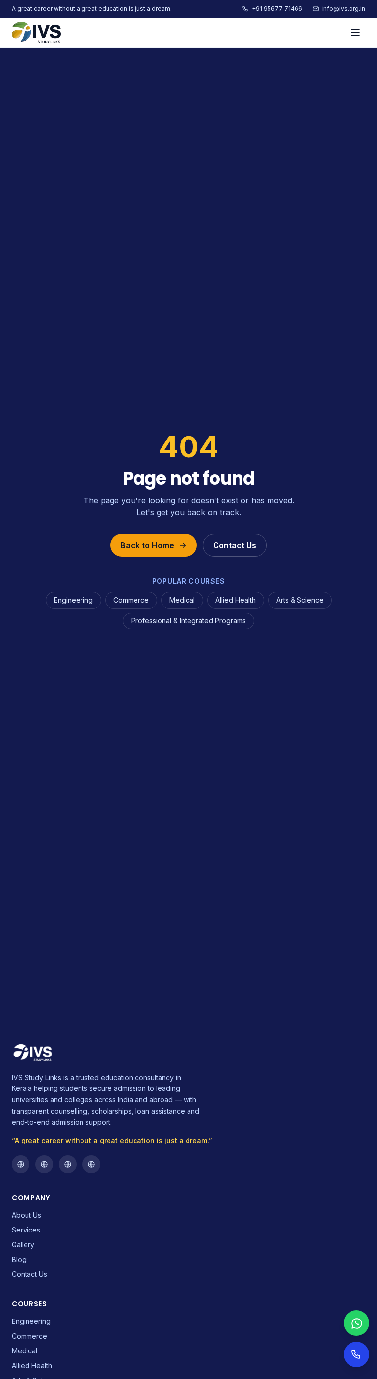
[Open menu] (355, 32)
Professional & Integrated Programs (188, 620)
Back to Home (147, 545)
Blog (19, 1259)
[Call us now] (356, 1354)
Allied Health (235, 600)
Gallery (23, 1244)
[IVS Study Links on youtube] (68, 1164)
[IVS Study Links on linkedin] (91, 1164)
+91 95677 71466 (277, 8)
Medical (182, 600)
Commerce (131, 600)
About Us (26, 1215)
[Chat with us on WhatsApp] (356, 1323)
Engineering (73, 600)
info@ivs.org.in (343, 8)
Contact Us (234, 545)
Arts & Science (299, 600)
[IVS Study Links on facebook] (20, 1164)
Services (26, 1230)
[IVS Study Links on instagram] (44, 1164)
